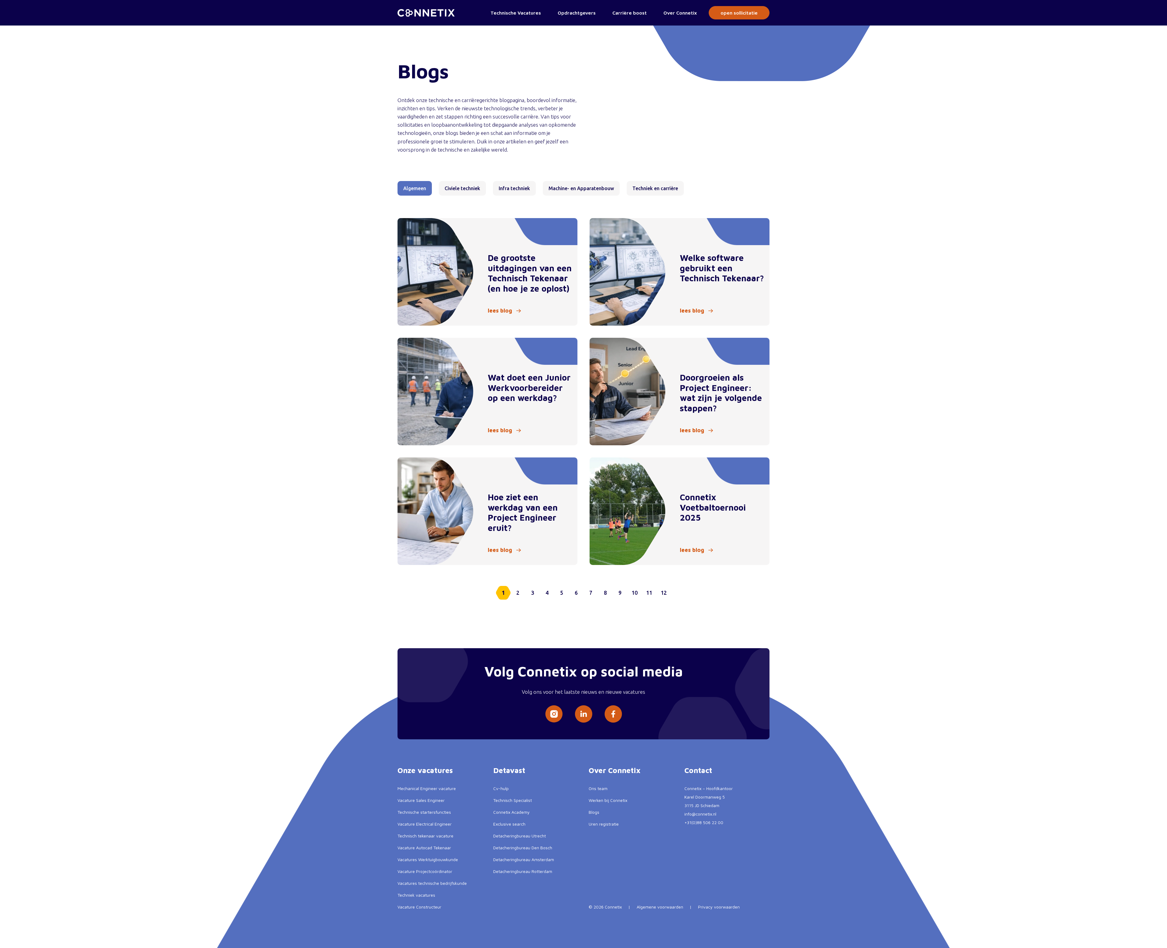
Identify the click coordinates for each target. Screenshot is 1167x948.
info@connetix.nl (700, 813)
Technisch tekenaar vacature (425, 835)
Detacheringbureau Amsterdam (523, 859)
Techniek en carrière (655, 188)
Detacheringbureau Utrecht (519, 835)
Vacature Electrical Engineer (425, 824)
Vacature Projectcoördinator (425, 871)
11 (649, 593)
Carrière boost (629, 12)
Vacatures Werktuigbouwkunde (428, 859)
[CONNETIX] (426, 13)
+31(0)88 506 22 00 (703, 822)
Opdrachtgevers (577, 12)
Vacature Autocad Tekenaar (424, 847)
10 (635, 593)
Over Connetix (680, 12)
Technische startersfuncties (424, 812)
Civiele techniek (462, 188)
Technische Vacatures (516, 12)
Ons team (598, 788)
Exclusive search (509, 824)
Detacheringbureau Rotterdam (522, 871)
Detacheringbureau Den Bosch (522, 847)
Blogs (594, 812)
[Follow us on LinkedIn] (583, 714)
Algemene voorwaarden (660, 906)
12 (664, 593)
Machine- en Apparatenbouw (581, 188)
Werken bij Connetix (608, 800)
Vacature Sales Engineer (421, 800)
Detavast (509, 770)
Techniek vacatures (416, 895)
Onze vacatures (425, 770)
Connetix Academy (511, 812)
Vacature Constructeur (419, 906)
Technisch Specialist (512, 800)
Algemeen (414, 188)
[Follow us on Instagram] (554, 714)
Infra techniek (514, 188)
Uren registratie (604, 824)
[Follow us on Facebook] (613, 714)
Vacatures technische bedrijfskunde (432, 883)
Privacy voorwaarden (719, 906)
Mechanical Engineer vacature (427, 788)
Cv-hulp (501, 788)
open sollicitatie (739, 12)
